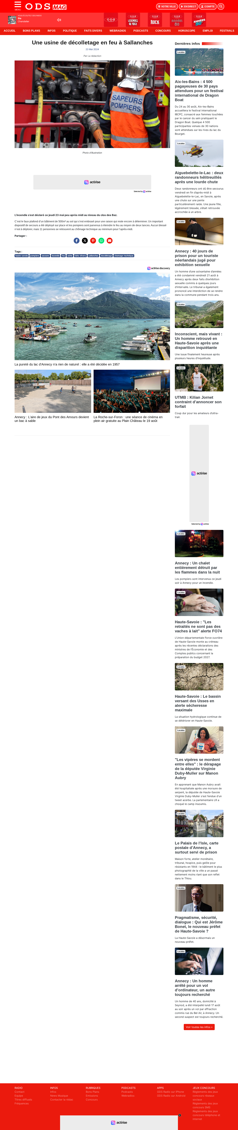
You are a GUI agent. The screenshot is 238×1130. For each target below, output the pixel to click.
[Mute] (59, 20)
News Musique (59, 1095)
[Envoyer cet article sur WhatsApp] (100, 242)
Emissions (92, 1095)
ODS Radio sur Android (171, 1095)
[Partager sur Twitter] (84, 242)
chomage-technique (123, 255)
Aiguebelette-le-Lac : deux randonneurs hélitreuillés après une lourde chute (199, 177)
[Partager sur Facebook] (75, 242)
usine (69, 255)
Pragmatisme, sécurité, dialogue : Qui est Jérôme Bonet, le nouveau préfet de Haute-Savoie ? (199, 924)
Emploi (208, 30)
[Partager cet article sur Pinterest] (92, 242)
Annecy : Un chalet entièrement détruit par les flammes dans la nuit (197, 567)
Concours (163, 30)
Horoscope (186, 30)
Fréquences (22, 1103)
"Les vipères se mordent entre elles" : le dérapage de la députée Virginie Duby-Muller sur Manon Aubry (198, 768)
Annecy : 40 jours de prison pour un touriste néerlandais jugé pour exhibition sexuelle (196, 258)
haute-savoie (21, 255)
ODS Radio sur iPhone (170, 1091)
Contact (19, 1091)
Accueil (10, 30)
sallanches (93, 255)
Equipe (19, 1095)
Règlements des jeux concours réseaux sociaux (205, 1095)
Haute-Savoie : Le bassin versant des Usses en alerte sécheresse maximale (198, 703)
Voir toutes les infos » (199, 1027)
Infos (52, 30)
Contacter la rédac (61, 1099)
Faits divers (93, 30)
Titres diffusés (23, 1099)
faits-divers (80, 255)
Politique (70, 30)
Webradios (118, 30)
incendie (56, 255)
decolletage (106, 255)
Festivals (227, 30)
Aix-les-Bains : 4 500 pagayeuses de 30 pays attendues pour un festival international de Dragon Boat (199, 90)
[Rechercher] (220, 6)
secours (45, 255)
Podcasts (140, 30)
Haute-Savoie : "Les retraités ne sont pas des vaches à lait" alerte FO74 (198, 626)
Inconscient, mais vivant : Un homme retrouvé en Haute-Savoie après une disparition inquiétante (198, 341)
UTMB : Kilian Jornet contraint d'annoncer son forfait (198, 402)
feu (63, 255)
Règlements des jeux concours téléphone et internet (206, 1115)
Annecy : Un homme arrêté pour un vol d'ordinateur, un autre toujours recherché (195, 988)
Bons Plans (31, 30)
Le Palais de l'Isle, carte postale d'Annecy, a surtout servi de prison (196, 847)
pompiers (34, 255)
